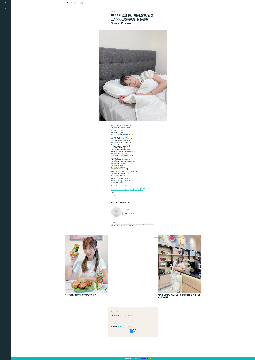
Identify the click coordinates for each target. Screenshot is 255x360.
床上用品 (126, 225)
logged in (120, 326)
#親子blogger (133, 190)
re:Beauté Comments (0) (117, 315)
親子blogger (132, 225)
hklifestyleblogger (140, 224)
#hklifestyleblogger (134, 188)
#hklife (126, 188)
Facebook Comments (128, 315)
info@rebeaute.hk (144, 358)
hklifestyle (132, 224)
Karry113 (125, 210)
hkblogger (117, 224)
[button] (5, 180)
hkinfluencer (124, 224)
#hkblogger (148, 188)
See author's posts (129, 213)
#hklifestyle (121, 188)
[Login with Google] (134, 331)
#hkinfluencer (115, 190)
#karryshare (114, 188)
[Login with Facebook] (131, 331)
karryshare (121, 225)
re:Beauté (68, 3)
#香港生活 (142, 188)
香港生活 (137, 225)
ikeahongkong (114, 225)
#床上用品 (140, 190)
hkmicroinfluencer (149, 224)
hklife (128, 224)
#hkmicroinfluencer (124, 190)
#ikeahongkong (124, 185)
